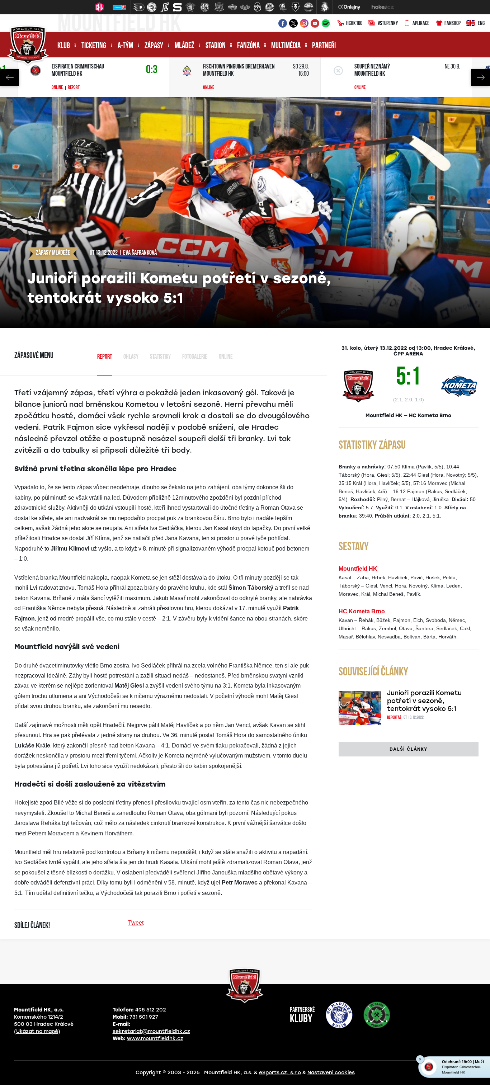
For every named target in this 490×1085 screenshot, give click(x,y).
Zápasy (154, 46)
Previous (9, 77)
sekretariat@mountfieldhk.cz (151, 1031)
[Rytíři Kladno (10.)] (257, 7)
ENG (481, 24)
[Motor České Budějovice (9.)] (245, 7)
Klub (63, 46)
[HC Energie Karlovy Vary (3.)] (164, 7)
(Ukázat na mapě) (37, 1031)
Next (480, 77)
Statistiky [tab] (160, 357)
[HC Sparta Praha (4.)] (177, 7)
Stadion (216, 46)
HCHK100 (354, 24)
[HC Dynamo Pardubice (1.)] (138, 7)
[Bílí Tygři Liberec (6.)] (205, 7)
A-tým (125, 46)
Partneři (324, 46)
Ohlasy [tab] (130, 357)
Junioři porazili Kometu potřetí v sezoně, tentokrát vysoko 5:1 (424, 701)
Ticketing (93, 46)
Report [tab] (104, 357)
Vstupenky (388, 24)
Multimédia (286, 46)
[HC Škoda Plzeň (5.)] (190, 7)
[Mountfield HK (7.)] (219, 7)
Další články (408, 749)
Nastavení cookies (331, 1073)
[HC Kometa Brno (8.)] (232, 7)
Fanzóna (248, 46)
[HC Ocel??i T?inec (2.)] (151, 7)
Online (57, 87)
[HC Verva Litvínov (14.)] (308, 7)
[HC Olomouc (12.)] (282, 7)
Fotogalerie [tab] (194, 357)
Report (74, 87)
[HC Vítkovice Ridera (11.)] (269, 7)
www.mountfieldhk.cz (155, 1039)
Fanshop (452, 24)
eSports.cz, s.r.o (280, 1073)
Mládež (184, 46)
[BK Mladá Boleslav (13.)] (295, 7)
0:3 (151, 70)
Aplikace (421, 24)
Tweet (135, 923)
